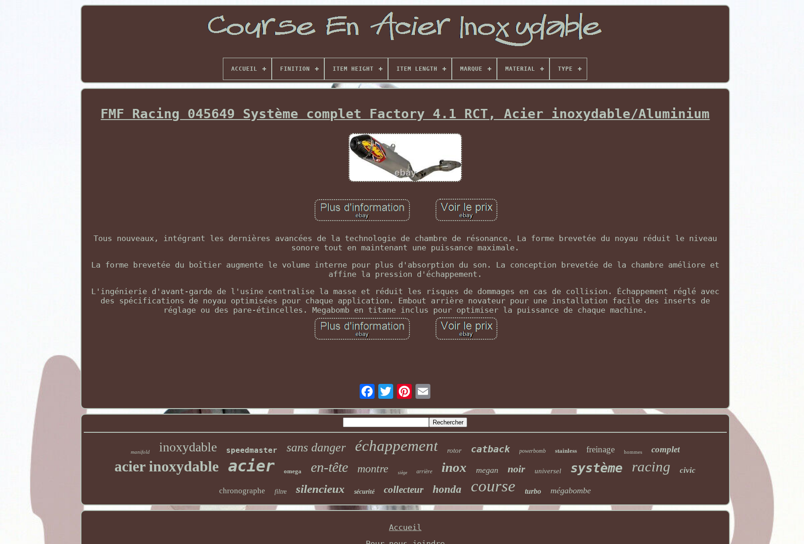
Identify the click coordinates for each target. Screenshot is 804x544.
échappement (396, 445)
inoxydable (188, 447)
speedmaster (251, 450)
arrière (424, 471)
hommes (633, 452)
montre (373, 469)
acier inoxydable (166, 466)
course (493, 486)
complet (665, 449)
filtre (281, 491)
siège (402, 472)
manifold (140, 452)
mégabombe (570, 490)
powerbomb (532, 451)
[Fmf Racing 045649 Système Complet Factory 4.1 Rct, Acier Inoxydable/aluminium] (405, 158)
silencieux (320, 489)
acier (251, 466)
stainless (566, 450)
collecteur (403, 489)
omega (293, 471)
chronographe (242, 490)
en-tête (329, 467)
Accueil (405, 527)
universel (548, 471)
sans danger (316, 447)
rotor (454, 450)
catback (490, 449)
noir (516, 469)
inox (454, 467)
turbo (533, 491)
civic (688, 470)
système (596, 468)
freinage (600, 449)
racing (651, 466)
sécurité (364, 491)
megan (487, 470)
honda (447, 489)
